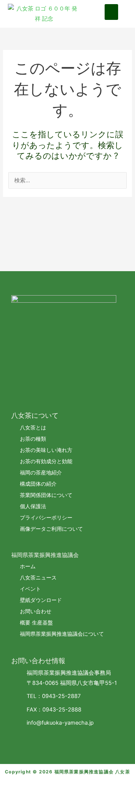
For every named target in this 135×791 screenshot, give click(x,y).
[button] (111, 12)
